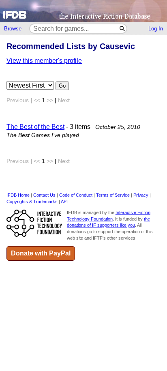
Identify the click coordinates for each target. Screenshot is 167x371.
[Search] (122, 28)
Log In (155, 29)
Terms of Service (113, 195)
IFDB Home (18, 195)
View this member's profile (44, 60)
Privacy (140, 195)
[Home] (83, 11)
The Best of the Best (35, 126)
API (64, 201)
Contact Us (44, 195)
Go (62, 86)
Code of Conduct (75, 195)
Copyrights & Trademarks (32, 201)
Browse (12, 29)
